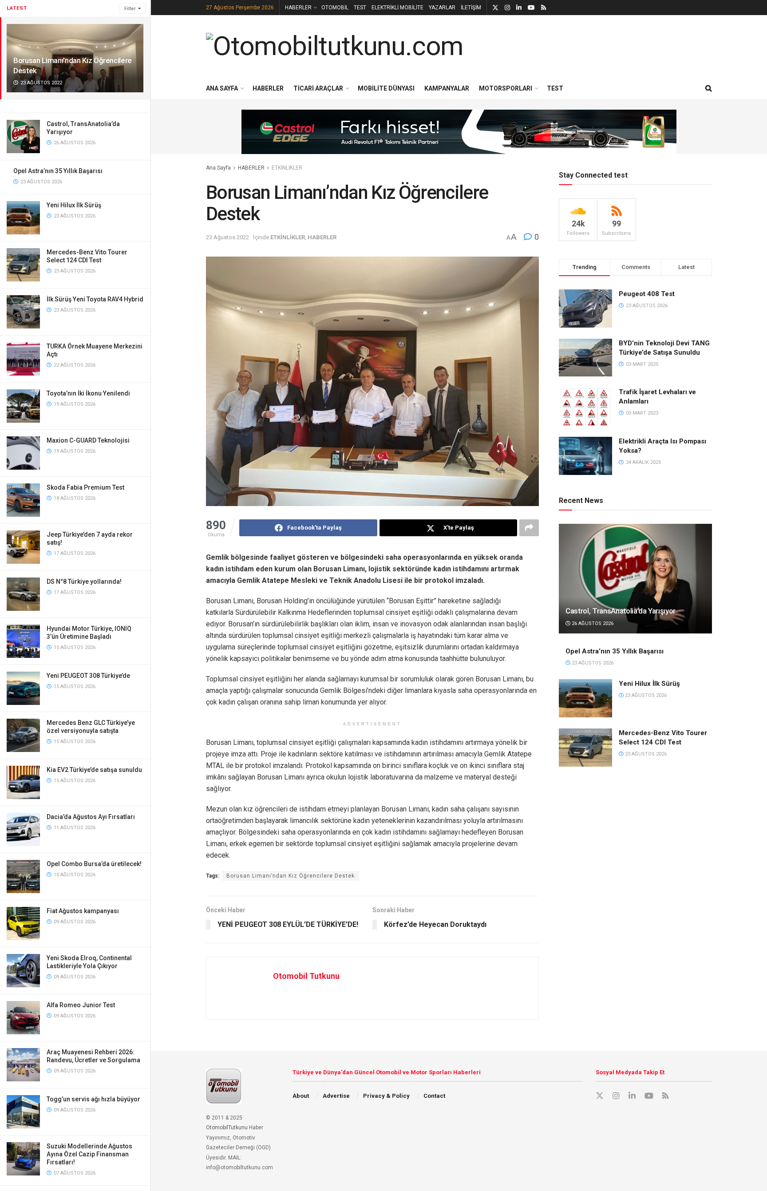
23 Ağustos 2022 (227, 237)
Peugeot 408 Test (647, 294)
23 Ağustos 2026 (591, 663)
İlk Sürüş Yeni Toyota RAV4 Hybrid (95, 299)
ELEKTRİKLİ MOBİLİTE (397, 7)
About (301, 1095)
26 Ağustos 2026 (591, 623)
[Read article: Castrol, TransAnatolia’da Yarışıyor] (635, 578)
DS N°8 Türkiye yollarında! (84, 581)
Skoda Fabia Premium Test (85, 487)
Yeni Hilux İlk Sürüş (74, 205)
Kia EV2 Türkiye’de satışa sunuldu (94, 769)
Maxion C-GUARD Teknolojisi (88, 440)
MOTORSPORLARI (505, 88)
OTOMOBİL (334, 7)
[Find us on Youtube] (531, 8)
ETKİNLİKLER (287, 168)
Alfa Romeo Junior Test (81, 1005)
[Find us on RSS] (543, 8)
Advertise (336, 1095)
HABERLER (298, 7)
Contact (434, 1095)
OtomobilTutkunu (227, 1127)
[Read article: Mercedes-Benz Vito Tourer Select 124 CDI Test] (585, 747)
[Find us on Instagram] (507, 8)
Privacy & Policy (386, 1095)
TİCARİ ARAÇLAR (318, 88)
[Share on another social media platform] (529, 527)
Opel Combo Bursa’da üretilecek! (94, 863)
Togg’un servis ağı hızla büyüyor (93, 1099)
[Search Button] (708, 88)
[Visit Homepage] (334, 46)
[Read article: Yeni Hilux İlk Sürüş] (585, 698)
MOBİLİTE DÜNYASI (386, 88)
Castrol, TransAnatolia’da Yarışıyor (620, 610)
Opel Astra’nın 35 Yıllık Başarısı (58, 170)
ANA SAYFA (222, 88)
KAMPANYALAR (446, 88)
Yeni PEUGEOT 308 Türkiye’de (88, 675)
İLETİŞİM (471, 7)
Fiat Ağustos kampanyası (83, 910)
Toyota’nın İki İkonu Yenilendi (88, 393)
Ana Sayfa (218, 168)
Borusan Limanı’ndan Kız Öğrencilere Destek (290, 876)
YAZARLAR (442, 7)
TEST (360, 7)
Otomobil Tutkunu (306, 976)
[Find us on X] (495, 8)
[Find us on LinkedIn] (519, 8)
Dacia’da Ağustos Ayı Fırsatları (91, 816)
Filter (130, 9)
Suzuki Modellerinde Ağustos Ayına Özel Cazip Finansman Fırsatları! (89, 1154)
